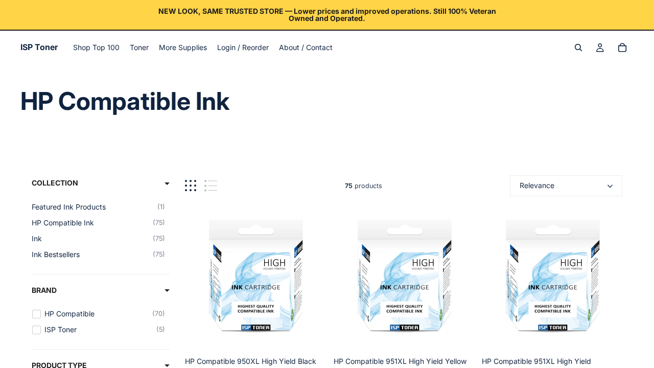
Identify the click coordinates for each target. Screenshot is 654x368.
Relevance (537, 185)
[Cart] (622, 47)
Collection (55, 182)
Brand (44, 290)
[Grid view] (190, 186)
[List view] (210, 186)
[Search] (578, 47)
